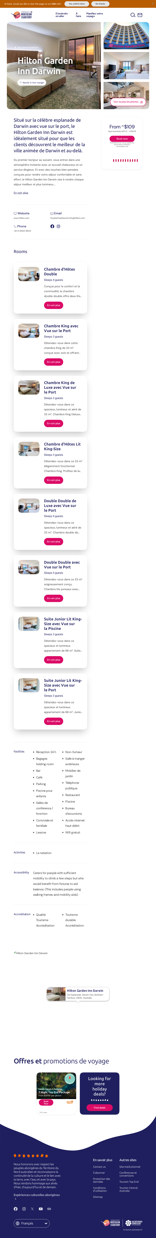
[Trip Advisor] (49, 1209)
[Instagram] (24, 1209)
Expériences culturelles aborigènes (37, 1195)
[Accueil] (21, 15)
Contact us (99, 1166)
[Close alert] (152, 3)
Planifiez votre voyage (94, 15)
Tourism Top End (129, 1181)
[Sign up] (140, 15)
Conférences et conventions (128, 1174)
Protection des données (101, 1180)
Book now (122, 138)
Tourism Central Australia (128, 1189)
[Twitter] (32, 1209)
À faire (78, 15)
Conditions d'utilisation (100, 1189)
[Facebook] (16, 1209)
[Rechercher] (133, 15)
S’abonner (99, 1172)
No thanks (100, 4)
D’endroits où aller (62, 15)
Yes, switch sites (77, 4)
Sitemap (98, 1196)
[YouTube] (41, 1209)
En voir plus (21, 192)
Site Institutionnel (129, 1166)
